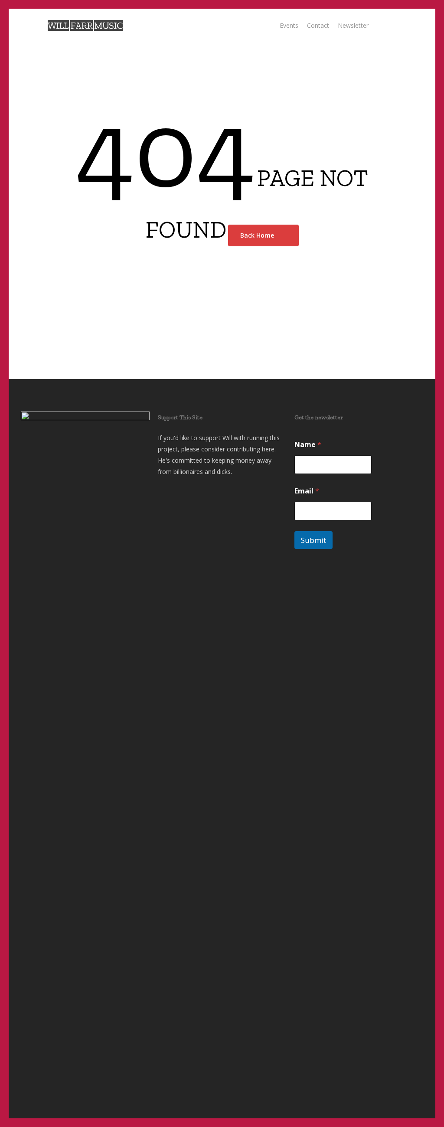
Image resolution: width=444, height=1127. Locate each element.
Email (306, 491)
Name (307, 445)
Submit (313, 540)
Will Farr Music (85, 25)
